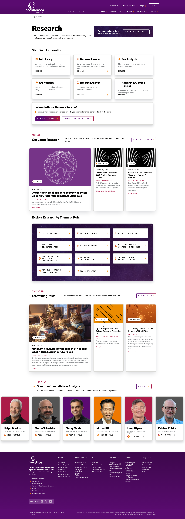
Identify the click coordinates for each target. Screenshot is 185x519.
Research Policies (64, 476)
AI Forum (128, 468)
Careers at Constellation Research (43, 486)
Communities (115, 11)
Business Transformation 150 (115, 463)
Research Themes (64, 474)
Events (129, 11)
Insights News (147, 462)
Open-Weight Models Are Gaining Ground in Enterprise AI (108, 330)
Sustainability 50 (114, 476)
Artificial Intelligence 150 (115, 473)
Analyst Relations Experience (131, 476)
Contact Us (114, 6)
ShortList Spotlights (98, 469)
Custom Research (81, 467)
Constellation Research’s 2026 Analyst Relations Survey (106, 174)
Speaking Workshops (78, 474)
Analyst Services (86, 11)
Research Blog (62, 467)
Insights (141, 11)
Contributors (62, 472)
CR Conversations (98, 472)
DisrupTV (95, 462)
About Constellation (129, 6)
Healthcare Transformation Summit (130, 471)
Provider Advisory (81, 465)
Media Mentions (37, 483)
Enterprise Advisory (81, 477)
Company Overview (38, 478)
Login (142, 6)
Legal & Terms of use (39, 493)
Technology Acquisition (78, 470)
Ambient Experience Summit (132, 480)
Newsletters (146, 467)
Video (144, 472)
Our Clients (35, 481)
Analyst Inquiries (80, 462)
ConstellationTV (97, 465)
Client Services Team (39, 491)
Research (70, 11)
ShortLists (61, 469)
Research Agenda (63, 465)
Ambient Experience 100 (115, 469)
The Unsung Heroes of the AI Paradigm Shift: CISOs (140, 329)
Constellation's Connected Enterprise (130, 464)
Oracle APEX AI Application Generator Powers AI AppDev (140, 174)
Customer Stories (148, 465)
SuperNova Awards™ (115, 466)
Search (153, 11)
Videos (102, 11)
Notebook (145, 469)
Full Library (61, 462)
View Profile (13, 435)
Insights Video (96, 467)
